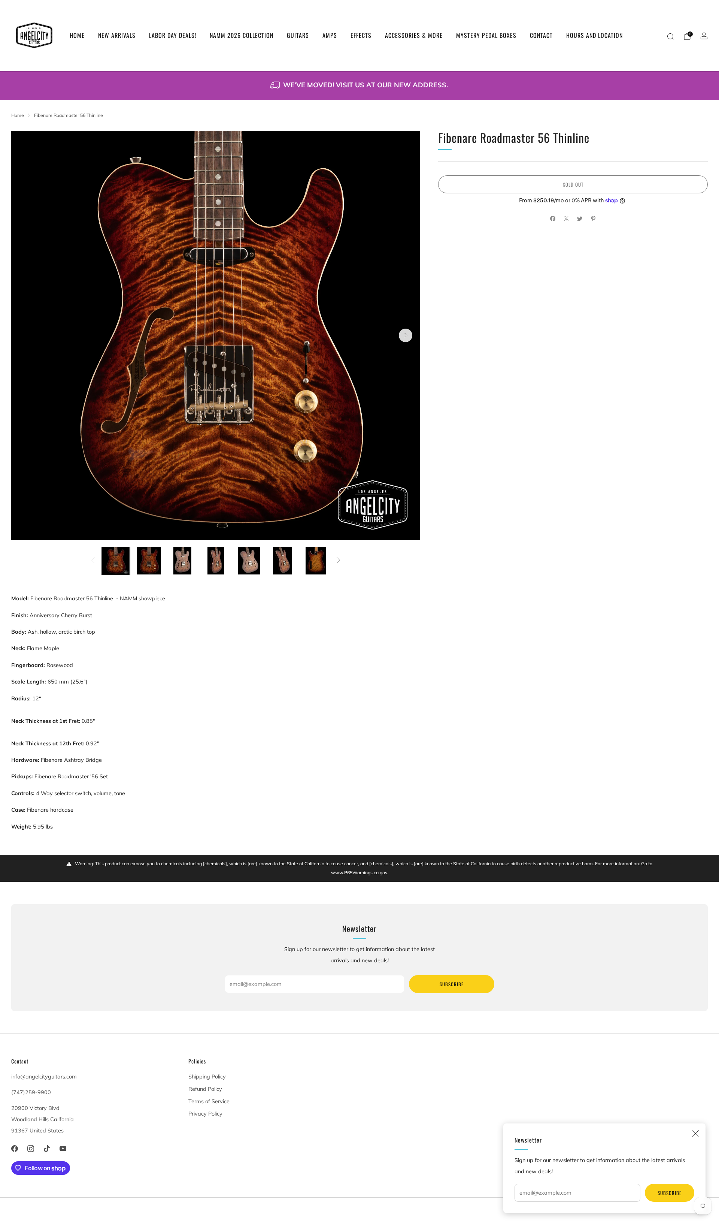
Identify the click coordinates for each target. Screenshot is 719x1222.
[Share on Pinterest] (593, 218)
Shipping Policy (207, 1076)
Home (77, 35)
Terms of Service (209, 1101)
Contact (541, 35)
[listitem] (359, 85)
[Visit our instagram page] (30, 1149)
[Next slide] (405, 335)
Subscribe (670, 1193)
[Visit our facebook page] (14, 1149)
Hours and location (594, 35)
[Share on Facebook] (553, 218)
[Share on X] (566, 218)
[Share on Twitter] (580, 218)
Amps (329, 35)
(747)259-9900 (31, 1092)
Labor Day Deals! (172, 35)
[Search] (670, 36)
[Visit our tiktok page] (47, 1149)
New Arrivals (117, 35)
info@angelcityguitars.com (44, 1076)
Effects (361, 35)
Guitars (298, 35)
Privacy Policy (205, 1113)
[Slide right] (339, 561)
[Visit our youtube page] (63, 1149)
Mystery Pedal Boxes (486, 35)
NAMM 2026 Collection (241, 35)
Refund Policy (205, 1089)
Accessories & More (414, 35)
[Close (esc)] (695, 1133)
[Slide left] (92, 561)
